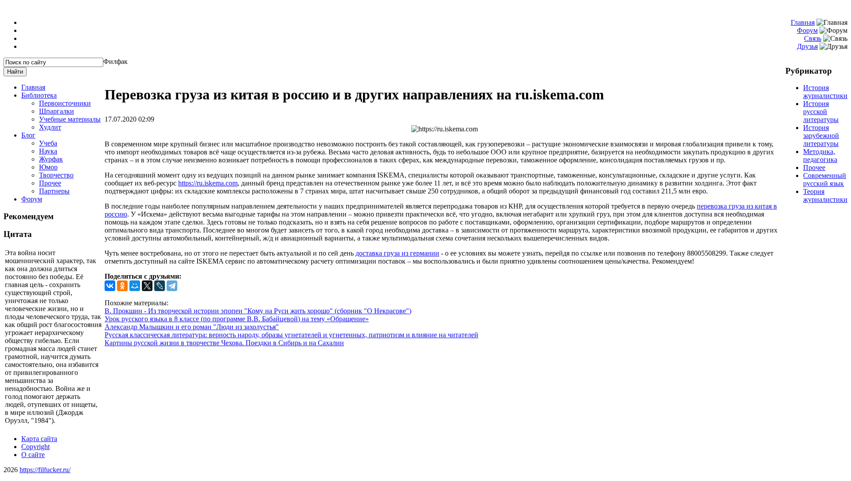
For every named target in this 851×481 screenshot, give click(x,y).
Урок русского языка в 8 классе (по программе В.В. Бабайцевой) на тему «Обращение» (237, 319)
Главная (803, 22)
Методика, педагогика (820, 155)
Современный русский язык (824, 179)
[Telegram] (172, 285)
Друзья (807, 46)
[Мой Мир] (134, 285)
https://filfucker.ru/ (45, 469)
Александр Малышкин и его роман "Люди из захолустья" (192, 327)
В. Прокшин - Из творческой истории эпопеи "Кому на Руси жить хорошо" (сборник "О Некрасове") (258, 311)
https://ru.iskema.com (208, 183)
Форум (807, 30)
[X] (147, 285)
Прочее (814, 167)
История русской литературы (821, 111)
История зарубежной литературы (821, 135)
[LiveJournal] (159, 285)
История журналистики (825, 91)
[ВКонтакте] (110, 285)
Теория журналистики (825, 195)
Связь (812, 38)
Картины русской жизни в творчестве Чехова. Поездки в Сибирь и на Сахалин (224, 343)
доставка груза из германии (397, 253)
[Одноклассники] (122, 285)
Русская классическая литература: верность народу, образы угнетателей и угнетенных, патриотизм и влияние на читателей (291, 335)
